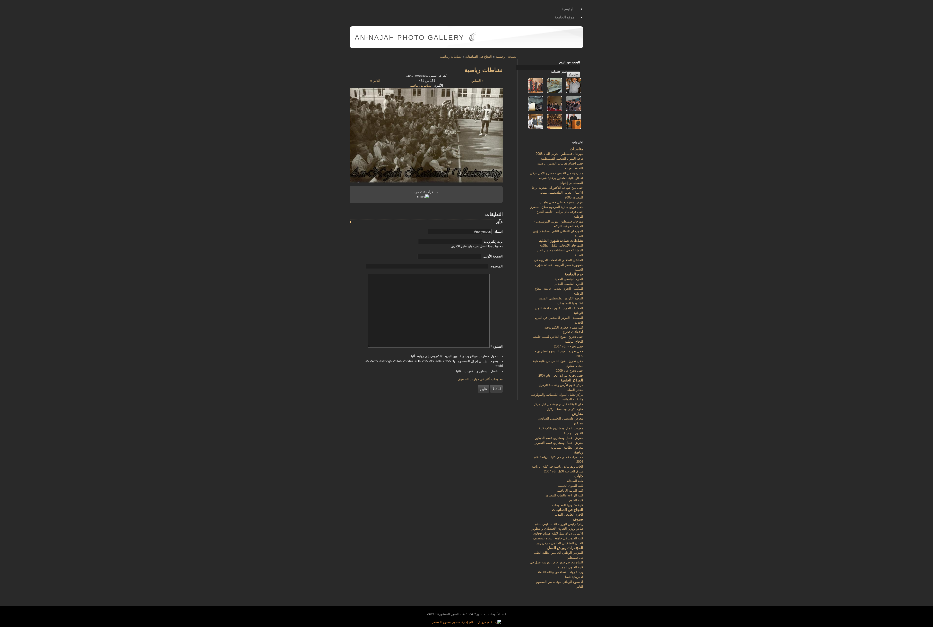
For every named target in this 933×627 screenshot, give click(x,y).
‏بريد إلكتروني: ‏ (493, 241)
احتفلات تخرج (572, 332)
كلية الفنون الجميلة (570, 485)
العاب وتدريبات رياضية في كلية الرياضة (557, 466)
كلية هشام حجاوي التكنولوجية (563, 327)
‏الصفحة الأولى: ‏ (492, 256)
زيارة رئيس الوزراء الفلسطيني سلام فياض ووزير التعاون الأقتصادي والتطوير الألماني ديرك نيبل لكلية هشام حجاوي (557, 529)
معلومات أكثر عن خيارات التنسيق (480, 379)
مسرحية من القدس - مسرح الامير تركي (556, 173)
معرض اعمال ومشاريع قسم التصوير (559, 443)
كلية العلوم (576, 500)
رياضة (578, 452)
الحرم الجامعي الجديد (569, 279)
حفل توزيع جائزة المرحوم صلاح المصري (556, 207)
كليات (578, 476)
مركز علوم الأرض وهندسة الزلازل (561, 385)
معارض (577, 414)
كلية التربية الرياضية (570, 490)
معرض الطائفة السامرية (567, 447)
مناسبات (576, 149)
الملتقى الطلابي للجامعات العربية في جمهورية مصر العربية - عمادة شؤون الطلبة (558, 265)
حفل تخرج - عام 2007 (568, 346)
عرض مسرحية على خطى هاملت (561, 202)
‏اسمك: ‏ (497, 231)
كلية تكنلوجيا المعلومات (567, 505)
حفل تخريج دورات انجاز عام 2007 (560, 375)
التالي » (375, 80)
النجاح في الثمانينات (478, 56)
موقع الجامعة (564, 17)
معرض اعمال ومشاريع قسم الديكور (559, 438)
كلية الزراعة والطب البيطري (564, 495)
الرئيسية (568, 9)
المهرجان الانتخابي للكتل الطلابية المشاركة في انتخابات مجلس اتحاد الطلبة (560, 250)
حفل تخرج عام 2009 (569, 370)
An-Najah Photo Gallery (409, 37)
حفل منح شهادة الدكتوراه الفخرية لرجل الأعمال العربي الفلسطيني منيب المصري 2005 (556, 192)
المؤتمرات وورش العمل (565, 548)
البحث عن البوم (569, 62)
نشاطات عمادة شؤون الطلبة (561, 241)
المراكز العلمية (572, 380)
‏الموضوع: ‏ (496, 266)
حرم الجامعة (573, 274)
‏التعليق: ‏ (497, 346)
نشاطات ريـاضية (451, 56)
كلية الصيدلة (575, 481)
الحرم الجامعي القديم (568, 284)
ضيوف (578, 519)
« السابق (477, 80)
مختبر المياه (575, 390)
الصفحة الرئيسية (506, 56)
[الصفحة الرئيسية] (472, 40)
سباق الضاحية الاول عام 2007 (563, 471)
